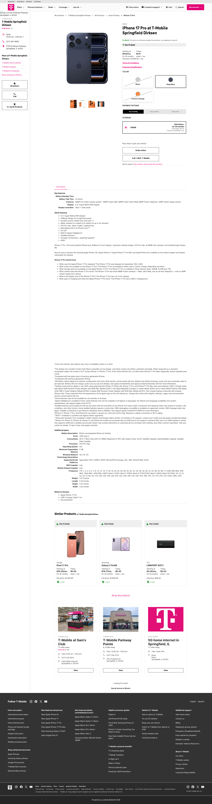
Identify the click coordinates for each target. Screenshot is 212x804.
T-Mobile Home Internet (11, 63)
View (76, 670)
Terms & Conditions (130, 63)
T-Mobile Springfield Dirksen (79, 15)
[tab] (60, 186)
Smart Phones (113, 15)
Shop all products (121, 595)
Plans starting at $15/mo (12, 75)
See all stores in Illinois (120, 688)
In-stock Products (14, 105)
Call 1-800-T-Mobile (141, 158)
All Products (99, 15)
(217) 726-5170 (112, 655)
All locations (59, 15)
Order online (140, 150)
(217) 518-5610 (67, 658)
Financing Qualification (132, 67)
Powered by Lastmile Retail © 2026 (106, 800)
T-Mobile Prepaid (9, 67)
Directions (14, 84)
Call (14, 95)
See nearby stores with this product (148, 164)
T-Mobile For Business (10, 71)
